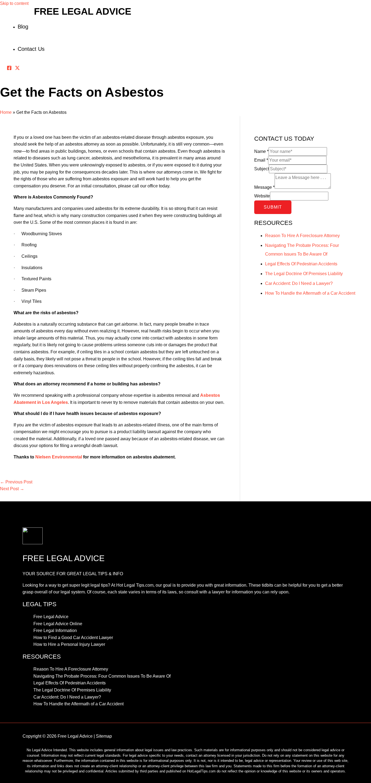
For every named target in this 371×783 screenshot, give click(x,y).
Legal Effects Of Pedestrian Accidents (301, 264)
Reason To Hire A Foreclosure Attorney (302, 235)
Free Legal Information (55, 630)
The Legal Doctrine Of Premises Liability (304, 273)
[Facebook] (9, 69)
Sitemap (104, 736)
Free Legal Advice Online (57, 623)
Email (261, 160)
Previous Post (16, 482)
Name (261, 151)
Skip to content (14, 3)
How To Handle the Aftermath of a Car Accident (310, 293)
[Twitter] (17, 69)
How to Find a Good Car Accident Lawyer (73, 637)
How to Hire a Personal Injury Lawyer (69, 644)
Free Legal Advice (82, 11)
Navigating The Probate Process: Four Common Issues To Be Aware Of (102, 676)
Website (262, 196)
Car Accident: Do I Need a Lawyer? (299, 283)
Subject (261, 168)
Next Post (12, 488)
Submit (273, 207)
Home (6, 112)
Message (264, 187)
